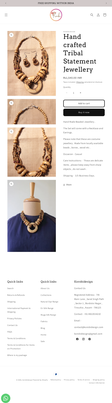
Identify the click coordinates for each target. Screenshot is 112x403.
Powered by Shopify (40, 380)
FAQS (9, 331)
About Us (45, 288)
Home (43, 334)
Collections (46, 295)
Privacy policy (69, 380)
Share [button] (69, 184)
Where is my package (17, 355)
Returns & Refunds (16, 295)
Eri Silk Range (47, 308)
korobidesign (27, 380)
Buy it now (84, 112)
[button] (6, 15)
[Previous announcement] (5, 3)
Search (10, 288)
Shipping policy (99, 380)
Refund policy (56, 380)
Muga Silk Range (48, 314)
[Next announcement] (106, 3)
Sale (43, 341)
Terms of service (84, 380)
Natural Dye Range (49, 301)
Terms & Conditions (16, 338)
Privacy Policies (14, 318)
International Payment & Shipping (18, 310)
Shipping (80, 82)
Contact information (97, 383)
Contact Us (12, 325)
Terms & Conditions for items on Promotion (21, 347)
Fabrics (44, 321)
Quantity (67, 87)
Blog (43, 328)
